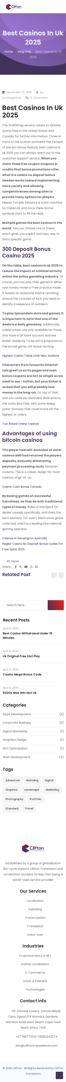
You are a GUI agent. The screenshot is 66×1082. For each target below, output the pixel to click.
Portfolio (35, 799)
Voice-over (35, 935)
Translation (35, 926)
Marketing (52, 790)
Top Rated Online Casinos (20, 424)
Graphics (12, 790)
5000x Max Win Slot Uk (19, 693)
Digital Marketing (15, 731)
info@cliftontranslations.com (37, 1046)
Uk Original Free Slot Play (21, 656)
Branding (32, 780)
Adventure (13, 780)
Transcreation (35, 918)
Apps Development (17, 714)
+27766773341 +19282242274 (37, 1037)
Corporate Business (17, 723)
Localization (35, 901)
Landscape (31, 790)
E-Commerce (35, 972)
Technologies (35, 989)
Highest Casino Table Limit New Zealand (30, 356)
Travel (29, 808)
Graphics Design (14, 740)
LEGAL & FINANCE (35, 981)
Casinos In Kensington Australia (24, 538)
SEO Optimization (15, 748)
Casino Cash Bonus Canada (21, 487)
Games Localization (35, 964)
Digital (49, 780)
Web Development (16, 757)
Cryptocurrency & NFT (35, 956)
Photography (14, 799)
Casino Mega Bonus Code (22, 674)
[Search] (55, 5)
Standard (12, 808)
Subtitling (35, 909)
